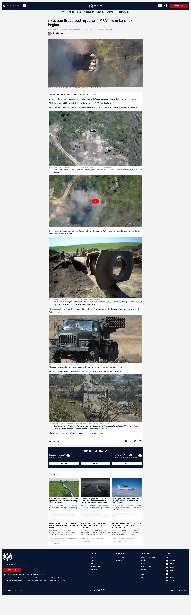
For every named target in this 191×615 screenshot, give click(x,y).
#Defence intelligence (85, 513)
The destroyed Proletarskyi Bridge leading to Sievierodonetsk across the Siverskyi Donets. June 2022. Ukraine (79, 423)
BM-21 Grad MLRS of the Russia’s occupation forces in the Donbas (67, 364)
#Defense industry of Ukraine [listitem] (149, 557)
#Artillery (50, 29)
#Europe (126, 513)
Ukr (160, 6)
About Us (100, 12)
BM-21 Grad (56, 309)
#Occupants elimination (87, 29)
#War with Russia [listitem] (146, 566)
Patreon (64, 463)
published (74, 99)
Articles (71, 12)
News (62, 12)
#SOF (95, 29)
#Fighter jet (131, 513)
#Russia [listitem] (143, 572)
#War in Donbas (101, 29)
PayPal (95, 463)
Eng (164, 6)
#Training (97, 538)
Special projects (124, 12)
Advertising (111, 12)
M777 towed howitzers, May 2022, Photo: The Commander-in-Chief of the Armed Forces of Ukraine (76, 299)
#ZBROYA (72, 516)
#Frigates (52, 538)
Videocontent (89, 12)
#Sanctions (93, 516)
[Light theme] (22, 5)
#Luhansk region (63, 29)
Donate (177, 6)
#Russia (99, 513)
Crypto (127, 463)
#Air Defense (52, 513)
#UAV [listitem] (142, 575)
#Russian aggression (85, 516)
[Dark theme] (24, 5)
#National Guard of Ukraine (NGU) (74, 29)
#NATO (92, 538)
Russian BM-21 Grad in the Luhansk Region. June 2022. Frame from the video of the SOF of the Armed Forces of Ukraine (82, 167)
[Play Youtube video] (95, 201)
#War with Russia (108, 29)
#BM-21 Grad (55, 29)
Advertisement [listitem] (120, 557)
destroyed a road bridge (81, 371)
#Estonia (121, 513)
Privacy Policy (172, 590)
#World (107, 516)
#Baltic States (115, 513)
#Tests (58, 516)
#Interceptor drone (72, 513)
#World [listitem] (143, 563)
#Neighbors (93, 513)
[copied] (68, 455)
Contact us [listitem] (119, 560)
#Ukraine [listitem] (143, 560)
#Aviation (83, 538)
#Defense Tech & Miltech (62, 513)
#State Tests (52, 516)
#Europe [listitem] (143, 569)
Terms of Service (183, 590)
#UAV (62, 516)
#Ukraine (66, 516)
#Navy (56, 538)
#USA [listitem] (142, 578)
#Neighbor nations (62, 538)
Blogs (79, 12)
